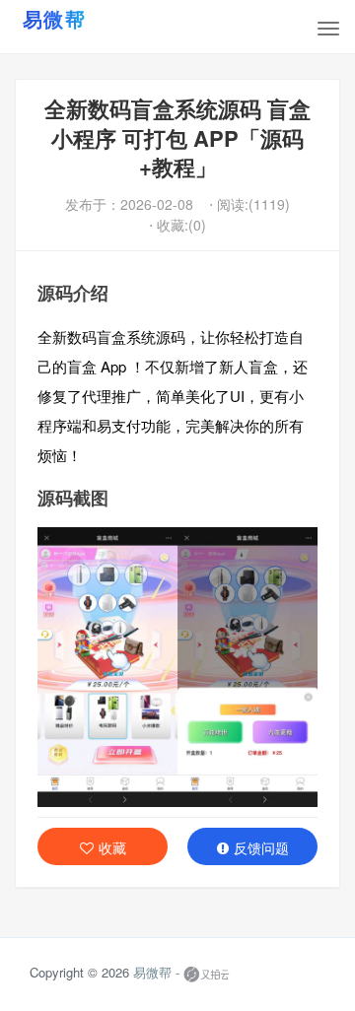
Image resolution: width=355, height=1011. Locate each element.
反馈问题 (261, 847)
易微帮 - (156, 973)
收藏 (112, 847)
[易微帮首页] (79, 19)
